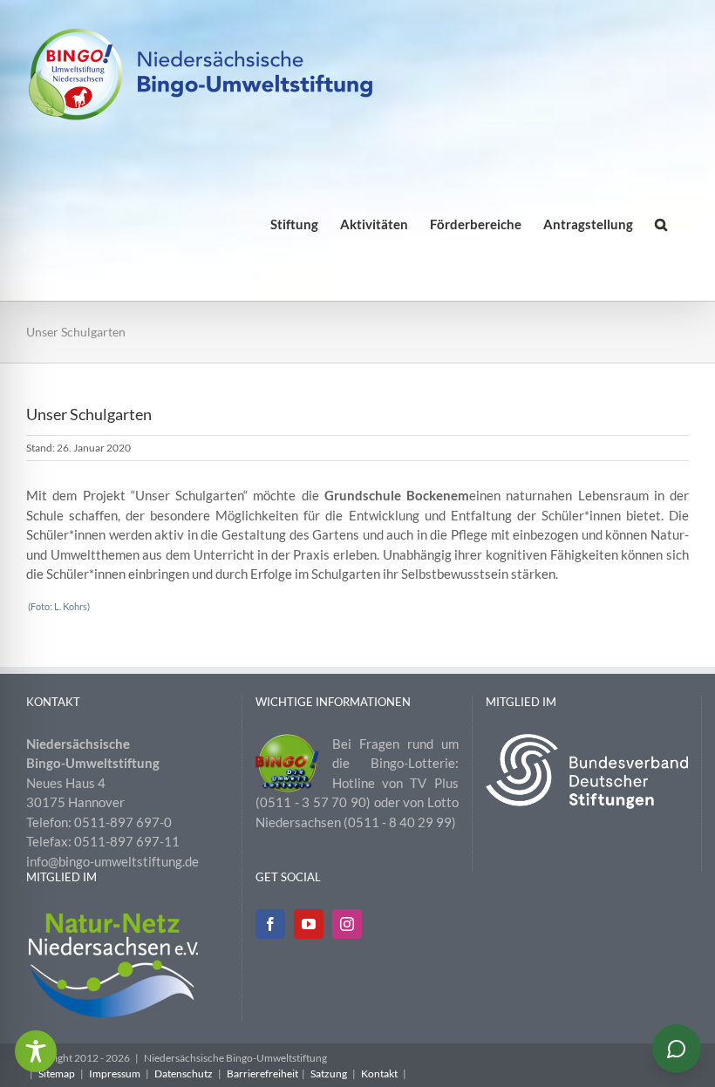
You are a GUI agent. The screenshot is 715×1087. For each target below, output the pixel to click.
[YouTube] (308, 924)
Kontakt (379, 1073)
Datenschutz (183, 1073)
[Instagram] (347, 924)
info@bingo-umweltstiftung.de (112, 861)
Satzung (328, 1073)
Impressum (114, 1073)
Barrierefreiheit (262, 1073)
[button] (661, 224)
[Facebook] (270, 924)
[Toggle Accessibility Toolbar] (35, 1051)
